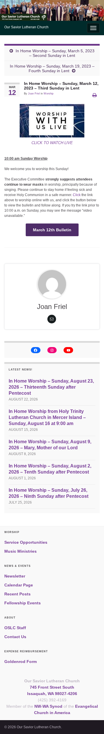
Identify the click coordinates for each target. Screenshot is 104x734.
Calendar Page (18, 585)
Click (77, 195)
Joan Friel (34, 93)
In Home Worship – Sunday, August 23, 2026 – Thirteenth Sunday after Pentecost (51, 387)
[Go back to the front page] (52, 10)
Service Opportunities (25, 542)
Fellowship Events (22, 603)
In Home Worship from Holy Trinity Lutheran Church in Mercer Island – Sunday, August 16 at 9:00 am (47, 417)
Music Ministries (20, 551)
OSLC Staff (15, 627)
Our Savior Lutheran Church (26, 27)
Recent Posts (17, 594)
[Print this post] (94, 95)
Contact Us (15, 636)
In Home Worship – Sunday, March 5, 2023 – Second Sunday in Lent (55, 53)
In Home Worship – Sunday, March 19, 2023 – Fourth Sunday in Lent (52, 68)
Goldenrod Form (20, 661)
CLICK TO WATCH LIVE (52, 143)
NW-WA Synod (48, 706)
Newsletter (14, 576)
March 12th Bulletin (52, 230)
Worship (48, 93)
